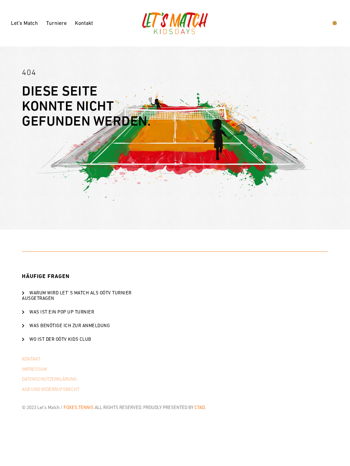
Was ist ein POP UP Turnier (61, 312)
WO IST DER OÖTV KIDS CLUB (60, 339)
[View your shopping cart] (335, 23)
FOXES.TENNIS (79, 407)
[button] (83, 295)
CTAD (199, 407)
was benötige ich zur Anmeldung (69, 325)
